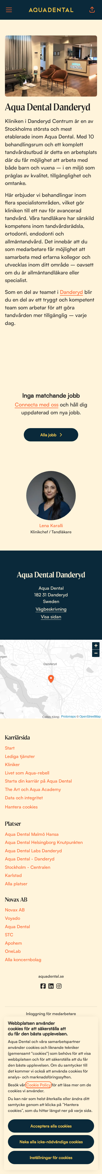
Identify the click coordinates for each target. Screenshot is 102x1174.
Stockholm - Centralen (27, 867)
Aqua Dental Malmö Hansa (32, 834)
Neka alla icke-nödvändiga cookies (51, 1141)
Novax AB (15, 909)
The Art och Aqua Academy (33, 789)
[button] (92, 10)
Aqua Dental (17, 926)
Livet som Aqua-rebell (27, 772)
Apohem (13, 943)
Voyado (12, 918)
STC (9, 934)
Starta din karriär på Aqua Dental (38, 781)
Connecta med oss (36, 404)
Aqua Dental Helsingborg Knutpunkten (44, 842)
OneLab (13, 951)
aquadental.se (51, 976)
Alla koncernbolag (23, 959)
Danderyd (71, 292)
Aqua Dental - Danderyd (29, 858)
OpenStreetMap (90, 716)
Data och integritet (24, 797)
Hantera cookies (21, 806)
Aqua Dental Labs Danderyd (33, 850)
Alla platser (16, 883)
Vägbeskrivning (51, 609)
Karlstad (13, 875)
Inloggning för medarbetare (51, 1013)
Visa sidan (51, 616)
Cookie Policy (38, 1084)
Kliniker (12, 764)
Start (10, 748)
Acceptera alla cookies (51, 1126)
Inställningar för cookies (51, 1157)
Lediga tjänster (20, 756)
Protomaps (68, 716)
